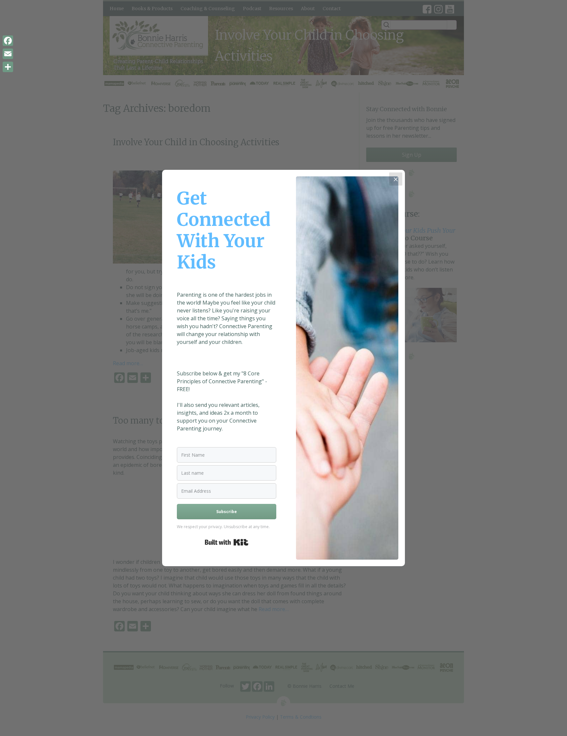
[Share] (7, 66)
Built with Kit (226, 542)
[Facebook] (7, 40)
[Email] (7, 53)
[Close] (395, 179)
